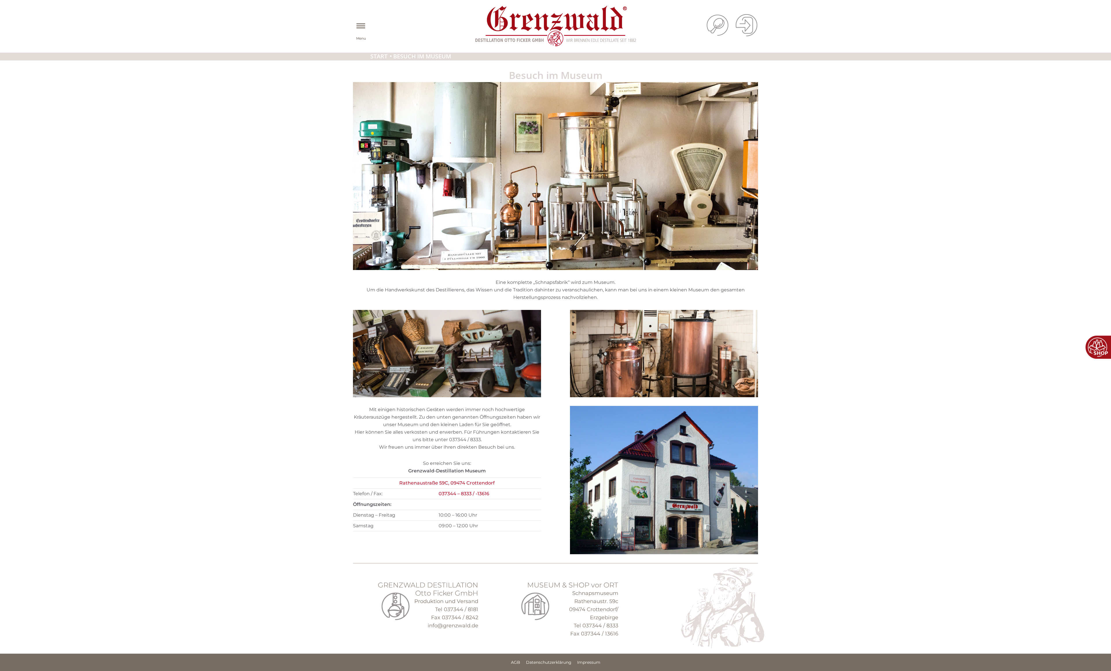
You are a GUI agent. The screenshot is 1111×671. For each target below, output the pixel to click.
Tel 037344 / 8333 (596, 625)
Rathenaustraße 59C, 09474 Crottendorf (447, 483)
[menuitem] (515, 662)
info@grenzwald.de (453, 625)
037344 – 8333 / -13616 (464, 493)
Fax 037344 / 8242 (454, 617)
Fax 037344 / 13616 (594, 634)
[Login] (746, 26)
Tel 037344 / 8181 (456, 609)
